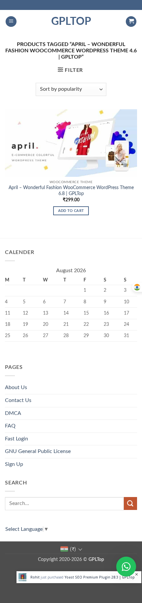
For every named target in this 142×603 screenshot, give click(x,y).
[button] (11, 21)
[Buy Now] (79, 577)
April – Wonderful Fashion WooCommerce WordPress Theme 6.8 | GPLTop (71, 190)
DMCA (13, 413)
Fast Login (16, 438)
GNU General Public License (38, 451)
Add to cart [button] (71, 211)
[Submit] (130, 503)
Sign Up (14, 464)
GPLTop (71, 21)
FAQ (10, 425)
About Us (16, 387)
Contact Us (18, 400)
